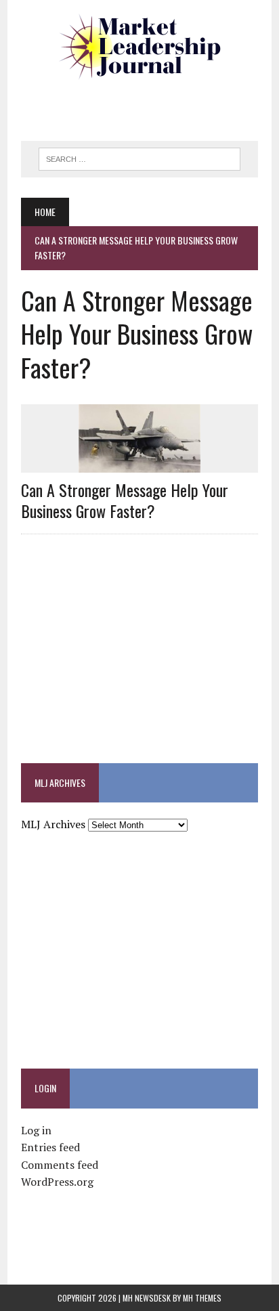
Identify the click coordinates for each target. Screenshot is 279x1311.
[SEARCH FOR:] (139, 157)
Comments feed (59, 1164)
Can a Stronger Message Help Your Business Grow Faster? (124, 500)
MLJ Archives (53, 824)
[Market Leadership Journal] (139, 47)
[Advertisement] (150, 105)
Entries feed (50, 1147)
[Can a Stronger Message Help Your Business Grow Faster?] (139, 463)
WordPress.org (57, 1181)
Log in (36, 1130)
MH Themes (202, 1298)
